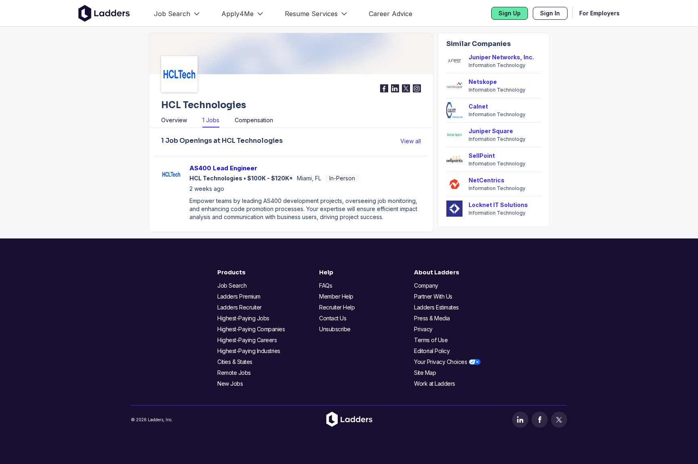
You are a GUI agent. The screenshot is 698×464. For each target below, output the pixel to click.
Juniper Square (491, 130)
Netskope (483, 81)
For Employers (599, 13)
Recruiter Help (337, 307)
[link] (177, 13)
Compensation (254, 120)
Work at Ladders (434, 383)
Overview (174, 120)
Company (426, 285)
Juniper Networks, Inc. (501, 57)
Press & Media (432, 318)
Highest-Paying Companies (251, 329)
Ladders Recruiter (239, 307)
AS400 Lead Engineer (223, 168)
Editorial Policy (432, 350)
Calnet (478, 106)
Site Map (425, 372)
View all (410, 141)
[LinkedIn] (520, 420)
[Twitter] (559, 420)
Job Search (231, 285)
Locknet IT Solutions (498, 204)
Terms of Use (431, 340)
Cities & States (234, 361)
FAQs (325, 285)
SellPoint (482, 155)
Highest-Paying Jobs (243, 318)
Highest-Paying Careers (247, 340)
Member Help (336, 296)
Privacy (423, 329)
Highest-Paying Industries (248, 350)
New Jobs (230, 383)
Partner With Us (433, 296)
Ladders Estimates (436, 307)
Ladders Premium (239, 296)
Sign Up (509, 13)
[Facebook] (540, 420)
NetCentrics (487, 180)
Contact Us (332, 318)
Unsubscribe (335, 329)
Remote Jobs (234, 372)
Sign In (550, 13)
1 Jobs (210, 120)
